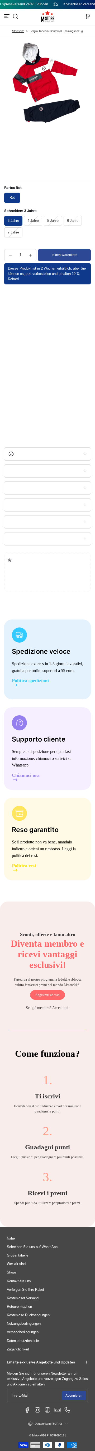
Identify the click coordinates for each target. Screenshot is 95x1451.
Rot (12, 198)
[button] (15, 16)
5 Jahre (53, 221)
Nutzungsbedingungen (24, 1324)
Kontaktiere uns (19, 1281)
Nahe (11, 1238)
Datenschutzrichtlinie (23, 1341)
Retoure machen (19, 1307)
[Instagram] (37, 1410)
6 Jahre (72, 221)
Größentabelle (17, 1255)
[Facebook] (27, 1410)
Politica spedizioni (30, 680)
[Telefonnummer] (67, 1410)
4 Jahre (33, 221)
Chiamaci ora (26, 775)
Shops (12, 1272)
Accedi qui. (60, 1008)
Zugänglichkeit (18, 1349)
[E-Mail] (57, 1410)
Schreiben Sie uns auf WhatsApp (32, 1247)
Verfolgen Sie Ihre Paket (25, 1290)
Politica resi (24, 865)
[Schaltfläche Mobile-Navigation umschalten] (7, 16)
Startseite (18, 31)
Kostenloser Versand (23, 1298)
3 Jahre (13, 221)
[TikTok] (47, 1410)
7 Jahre (13, 232)
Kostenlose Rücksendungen (28, 1315)
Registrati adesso (47, 995)
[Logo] (47, 16)
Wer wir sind (16, 1264)
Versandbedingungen (23, 1332)
